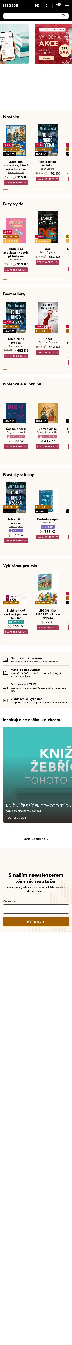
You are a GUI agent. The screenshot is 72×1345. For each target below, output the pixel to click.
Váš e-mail (9, 901)
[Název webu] (11, 5)
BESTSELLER (11, 149)
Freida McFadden (47, 342)
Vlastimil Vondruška (47, 432)
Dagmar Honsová (16, 432)
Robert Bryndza (48, 252)
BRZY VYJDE (11, 241)
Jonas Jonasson (16, 172)
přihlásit (36, 922)
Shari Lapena (47, 168)
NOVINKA (9, 153)
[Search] (63, 16)
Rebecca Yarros (47, 522)
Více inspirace (34, 839)
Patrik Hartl (16, 259)
